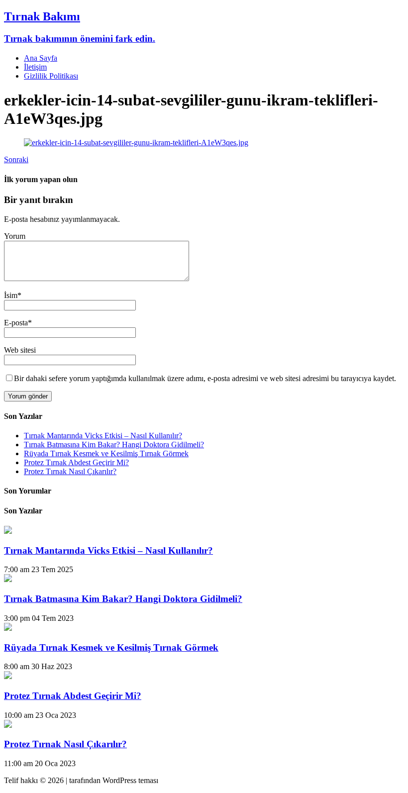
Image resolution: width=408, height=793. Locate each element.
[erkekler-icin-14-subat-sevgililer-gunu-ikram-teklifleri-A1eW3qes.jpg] (136, 142)
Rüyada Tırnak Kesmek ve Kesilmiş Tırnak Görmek (106, 453)
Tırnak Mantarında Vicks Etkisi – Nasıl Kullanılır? (103, 435)
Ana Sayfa (40, 58)
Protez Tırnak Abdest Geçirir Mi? (76, 462)
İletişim (35, 67)
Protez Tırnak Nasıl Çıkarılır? (70, 471)
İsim (10, 295)
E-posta (16, 322)
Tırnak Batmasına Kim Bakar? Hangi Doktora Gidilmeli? (114, 444)
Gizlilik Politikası (51, 76)
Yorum (14, 236)
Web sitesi (20, 350)
